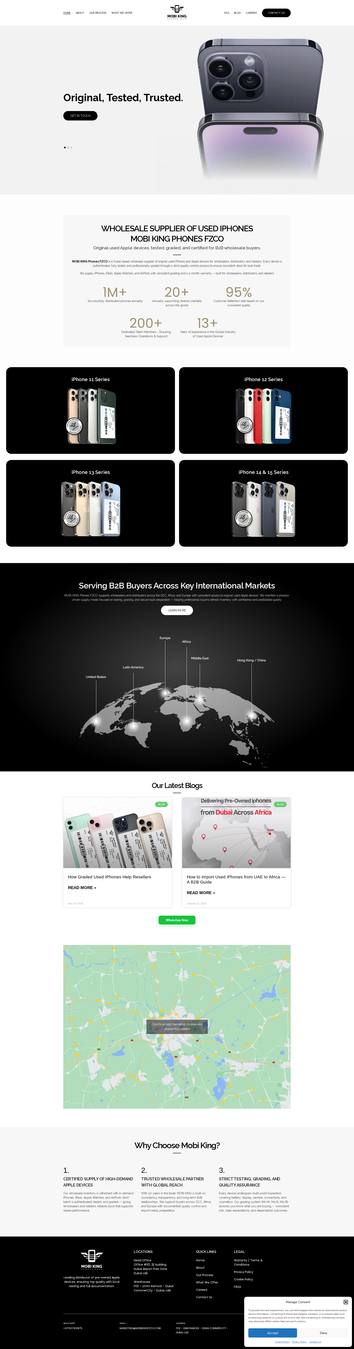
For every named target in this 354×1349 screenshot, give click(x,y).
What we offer (121, 12)
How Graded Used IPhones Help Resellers (109, 876)
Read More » (82, 887)
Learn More (177, 610)
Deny (323, 1333)
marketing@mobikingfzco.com (140, 1328)
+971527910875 (72, 1328)
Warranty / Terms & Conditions (248, 1262)
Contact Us (315, 1341)
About (80, 12)
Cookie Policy (282, 1341)
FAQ (226, 12)
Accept (272, 1333)
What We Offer (207, 1282)
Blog (237, 12)
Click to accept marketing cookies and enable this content (177, 1027)
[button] (346, 1302)
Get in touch (80, 115)
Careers (251, 12)
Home (66, 12)
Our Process (97, 12)
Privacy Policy (299, 1341)
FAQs (237, 1287)
